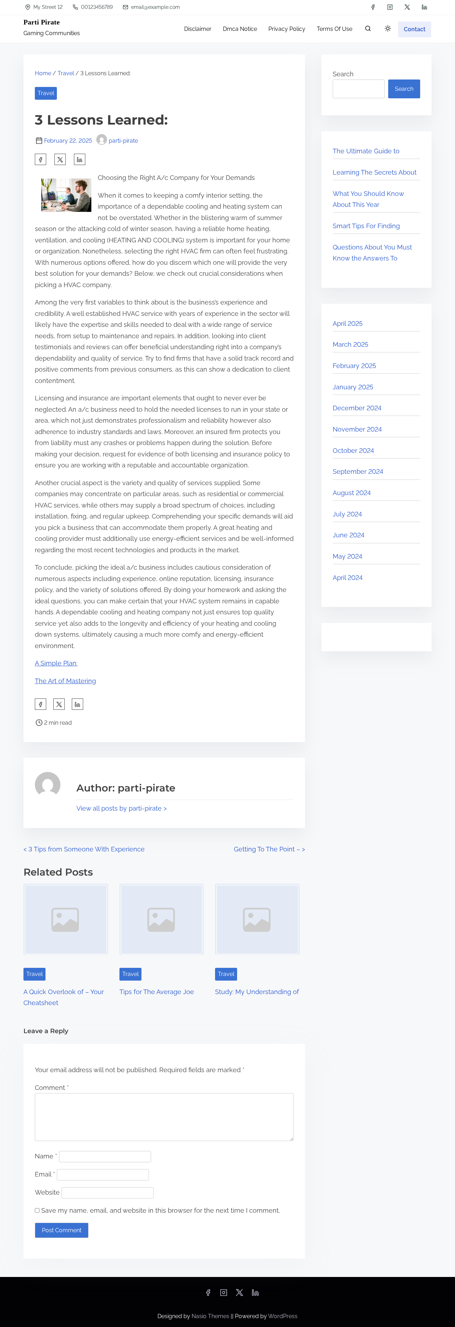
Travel (66, 73)
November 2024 (357, 429)
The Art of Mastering (65, 681)
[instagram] (390, 7)
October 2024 (353, 450)
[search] (368, 30)
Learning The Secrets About (375, 172)
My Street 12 (47, 7)
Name (46, 1156)
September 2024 (358, 471)
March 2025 (350, 344)
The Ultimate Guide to (366, 151)
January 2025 (353, 387)
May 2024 (347, 556)
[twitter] (407, 7)
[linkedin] (424, 7)
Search (343, 74)
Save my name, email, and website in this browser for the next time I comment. (160, 1210)
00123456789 (96, 7)
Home (43, 73)
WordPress (283, 1316)
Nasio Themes (211, 1316)
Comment (52, 1087)
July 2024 (347, 514)
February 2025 (354, 365)
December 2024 (357, 408)
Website (47, 1192)
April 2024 (348, 577)
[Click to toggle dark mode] (388, 29)
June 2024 (348, 535)
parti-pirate (123, 140)
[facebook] (373, 7)
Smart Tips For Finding (366, 226)
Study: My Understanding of (257, 992)
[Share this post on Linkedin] (79, 159)
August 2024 (352, 493)
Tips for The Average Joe (156, 992)
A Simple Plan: (56, 663)
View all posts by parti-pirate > (121, 808)
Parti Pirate (41, 22)
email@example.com (155, 7)
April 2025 (348, 323)
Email (45, 1174)
